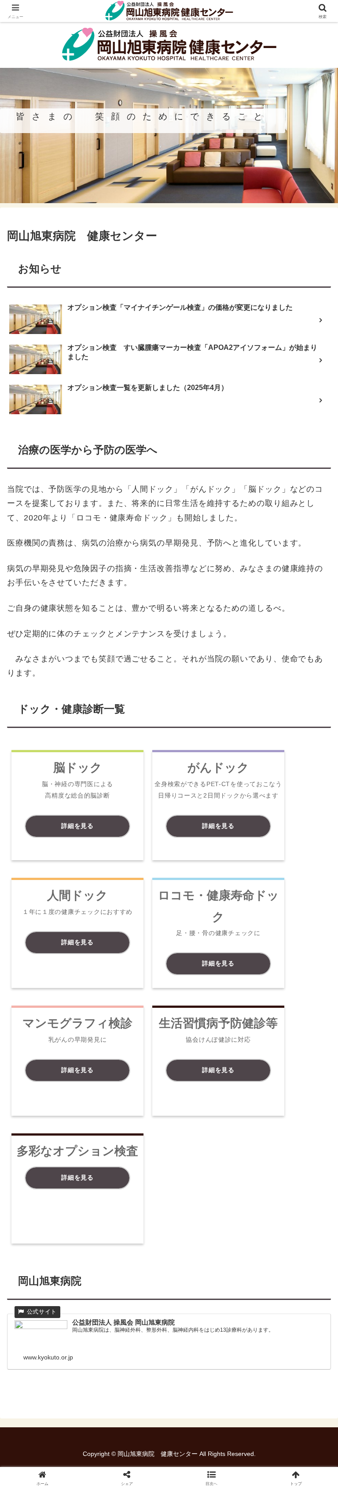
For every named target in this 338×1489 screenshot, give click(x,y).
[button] (312, 1247)
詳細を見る (77, 825)
